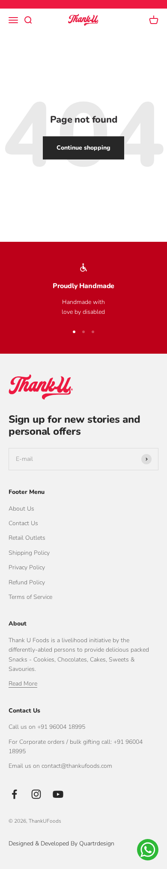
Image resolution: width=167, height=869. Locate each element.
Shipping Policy (29, 553)
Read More (23, 684)
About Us (21, 509)
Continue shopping (83, 148)
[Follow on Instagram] (36, 794)
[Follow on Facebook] (14, 794)
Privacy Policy (27, 567)
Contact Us (23, 523)
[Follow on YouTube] (58, 794)
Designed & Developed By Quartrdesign (61, 843)
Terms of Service (30, 597)
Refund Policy (27, 582)
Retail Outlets (27, 538)
